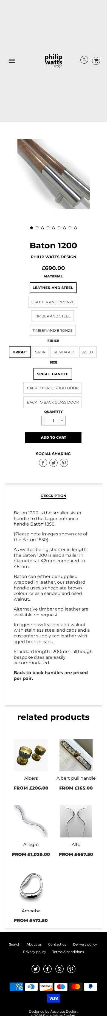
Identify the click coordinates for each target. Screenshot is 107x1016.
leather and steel (53, 287)
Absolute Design (63, 1011)
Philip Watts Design (53, 256)
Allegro (31, 844)
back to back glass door (53, 402)
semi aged (64, 352)
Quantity (53, 412)
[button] (53, 437)
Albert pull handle (76, 778)
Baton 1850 (42, 524)
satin (40, 352)
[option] (53, 174)
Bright (20, 352)
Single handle (52, 374)
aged (87, 352)
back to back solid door (52, 388)
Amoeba (31, 910)
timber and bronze (53, 330)
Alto (76, 844)
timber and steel (53, 316)
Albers (31, 778)
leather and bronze (52, 302)
